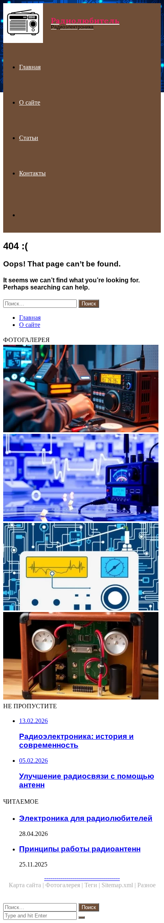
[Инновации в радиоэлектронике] (82, 389)
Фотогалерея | (64, 885)
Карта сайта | (27, 885)
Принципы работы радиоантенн (80, 849)
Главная (30, 67)
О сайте (29, 102)
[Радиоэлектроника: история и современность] (82, 567)
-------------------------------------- (82, 877)
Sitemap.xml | (119, 885)
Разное (146, 885)
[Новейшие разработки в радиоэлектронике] (82, 478)
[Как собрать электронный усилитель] (82, 656)
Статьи (28, 137)
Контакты (32, 173)
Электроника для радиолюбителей (85, 818)
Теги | (93, 885)
